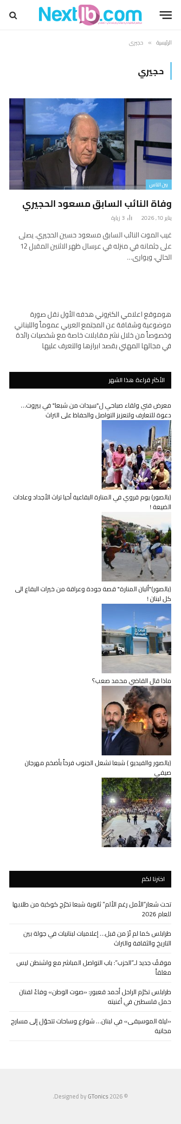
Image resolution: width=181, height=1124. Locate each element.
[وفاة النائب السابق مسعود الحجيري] (90, 144)
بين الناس (158, 184)
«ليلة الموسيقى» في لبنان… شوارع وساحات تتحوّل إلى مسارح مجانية (91, 1026)
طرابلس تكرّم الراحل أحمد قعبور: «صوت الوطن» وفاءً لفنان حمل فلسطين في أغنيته (95, 997)
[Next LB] (90, 15)
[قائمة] (166, 15)
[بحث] (14, 15)
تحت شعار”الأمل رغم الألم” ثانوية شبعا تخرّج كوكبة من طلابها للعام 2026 (92, 909)
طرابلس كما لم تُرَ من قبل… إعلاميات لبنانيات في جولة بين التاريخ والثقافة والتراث (97, 938)
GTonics (98, 1096)
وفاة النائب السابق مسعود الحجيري (97, 203)
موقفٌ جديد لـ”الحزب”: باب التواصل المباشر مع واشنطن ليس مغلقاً (93, 967)
